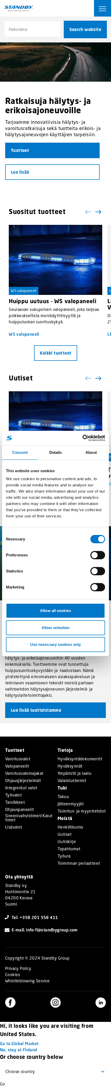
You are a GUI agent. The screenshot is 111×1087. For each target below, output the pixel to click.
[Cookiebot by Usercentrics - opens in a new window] (82, 438)
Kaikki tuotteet (56, 353)
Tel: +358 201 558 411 (35, 917)
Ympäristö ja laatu (74, 773)
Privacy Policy (18, 968)
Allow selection (56, 627)
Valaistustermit (72, 780)
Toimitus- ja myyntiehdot (82, 811)
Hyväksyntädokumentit (80, 759)
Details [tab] (55, 452)
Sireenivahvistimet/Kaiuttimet (29, 818)
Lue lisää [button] (20, 172)
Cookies (12, 974)
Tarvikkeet (15, 802)
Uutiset (65, 834)
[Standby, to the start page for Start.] (18, 8)
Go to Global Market (19, 1043)
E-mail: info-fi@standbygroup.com (45, 929)
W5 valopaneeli (23, 290)
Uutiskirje (67, 841)
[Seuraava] (98, 212)
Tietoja (65, 750)
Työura (64, 856)
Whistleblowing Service (27, 980)
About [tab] (91, 452)
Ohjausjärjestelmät (23, 780)
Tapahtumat (69, 849)
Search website (85, 29)
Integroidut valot (21, 788)
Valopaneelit (17, 766)
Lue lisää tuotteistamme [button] (36, 710)
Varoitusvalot (17, 759)
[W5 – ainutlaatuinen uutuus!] (55, 426)
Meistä (65, 818)
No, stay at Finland (18, 1049)
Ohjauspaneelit (19, 809)
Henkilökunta (70, 827)
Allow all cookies (55, 610)
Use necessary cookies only (55, 644)
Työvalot (13, 795)
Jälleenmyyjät (71, 804)
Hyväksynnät (70, 766)
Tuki (62, 788)
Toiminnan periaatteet (79, 863)
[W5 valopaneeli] (55, 260)
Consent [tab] (20, 452)
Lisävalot (13, 827)
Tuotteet (14, 750)
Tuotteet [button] (20, 150)
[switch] (97, 555)
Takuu (63, 796)
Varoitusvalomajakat (24, 773)
